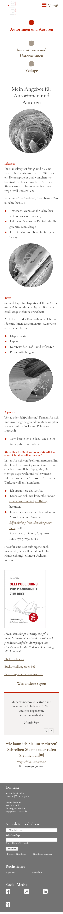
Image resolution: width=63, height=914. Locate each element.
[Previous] (46, 730)
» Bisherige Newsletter (16, 853)
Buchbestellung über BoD (20, 666)
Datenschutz (36, 872)
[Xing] (8, 906)
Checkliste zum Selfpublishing (28, 501)
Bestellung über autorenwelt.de (23, 674)
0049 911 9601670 (17, 808)
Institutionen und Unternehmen (31, 52)
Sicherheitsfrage (13, 835)
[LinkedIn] (45, 893)
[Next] (51, 730)
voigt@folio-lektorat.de (31, 762)
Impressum (11, 872)
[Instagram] (26, 893)
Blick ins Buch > (14, 659)
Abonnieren (12, 849)
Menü (52, 5)
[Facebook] (8, 893)
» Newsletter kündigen (42, 853)
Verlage (31, 70)
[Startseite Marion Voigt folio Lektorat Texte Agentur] (12, 8)
